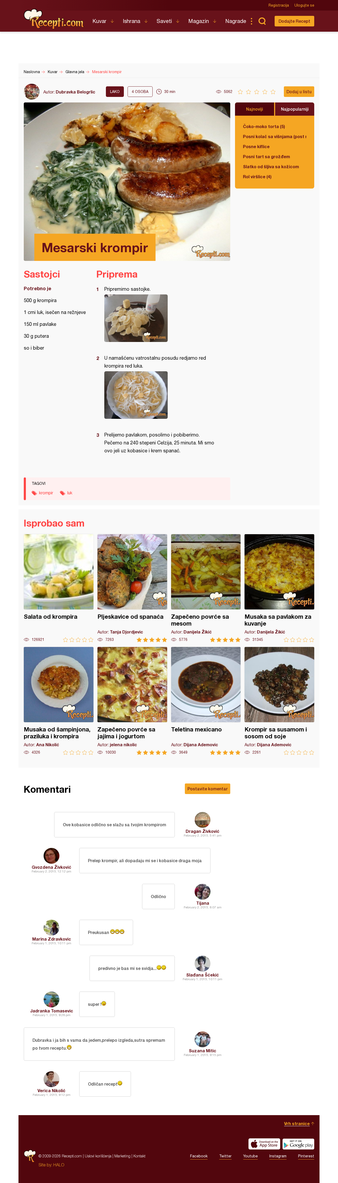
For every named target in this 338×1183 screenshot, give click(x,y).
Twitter (225, 1156)
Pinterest (306, 1156)
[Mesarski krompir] (160, 318)
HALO (58, 1164)
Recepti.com (54, 19)
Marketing (122, 1156)
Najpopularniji (295, 108)
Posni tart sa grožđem (266, 156)
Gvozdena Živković (51, 867)
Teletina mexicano (206, 701)
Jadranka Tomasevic (51, 1010)
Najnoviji (254, 108)
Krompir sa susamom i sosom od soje (279, 701)
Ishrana (131, 21)
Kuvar (99, 21)
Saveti (164, 21)
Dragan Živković (202, 831)
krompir (46, 492)
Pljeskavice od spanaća (132, 588)
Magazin (198, 21)
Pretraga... (262, 21)
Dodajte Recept (294, 21)
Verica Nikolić (51, 1090)
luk (69, 492)
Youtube (250, 1156)
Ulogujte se (304, 5)
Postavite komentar (207, 788)
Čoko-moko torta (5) (264, 126)
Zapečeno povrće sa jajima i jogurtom (132, 701)
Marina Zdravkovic (51, 938)
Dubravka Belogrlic (75, 91)
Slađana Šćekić (202, 974)
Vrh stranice (297, 1123)
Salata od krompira (58, 588)
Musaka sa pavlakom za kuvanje (279, 588)
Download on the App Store (264, 1143)
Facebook (199, 1156)
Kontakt (139, 1156)
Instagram (278, 1156)
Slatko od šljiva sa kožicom (271, 166)
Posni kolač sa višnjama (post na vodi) (274, 136)
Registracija (279, 5)
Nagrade (235, 21)
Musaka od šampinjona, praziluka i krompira (58, 701)
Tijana (202, 902)
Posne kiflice (256, 146)
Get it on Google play (298, 1143)
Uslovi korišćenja (98, 1156)
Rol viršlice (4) (257, 176)
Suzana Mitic (202, 1050)
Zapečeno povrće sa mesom (206, 588)
